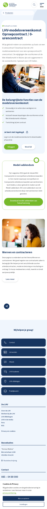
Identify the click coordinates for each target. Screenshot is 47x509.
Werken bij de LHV (8, 413)
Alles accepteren (23, 498)
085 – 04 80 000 (9, 476)
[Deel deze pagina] (6, 306)
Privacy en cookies (8, 431)
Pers (3, 422)
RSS (2, 425)
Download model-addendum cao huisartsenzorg (23, 201)
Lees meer (10, 279)
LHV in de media (7, 419)
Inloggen (11, 147)
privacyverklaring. (10, 493)
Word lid (28, 147)
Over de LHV (5, 411)
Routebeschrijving (10, 460)
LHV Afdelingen (7, 417)
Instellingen (23, 504)
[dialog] (23, 495)
